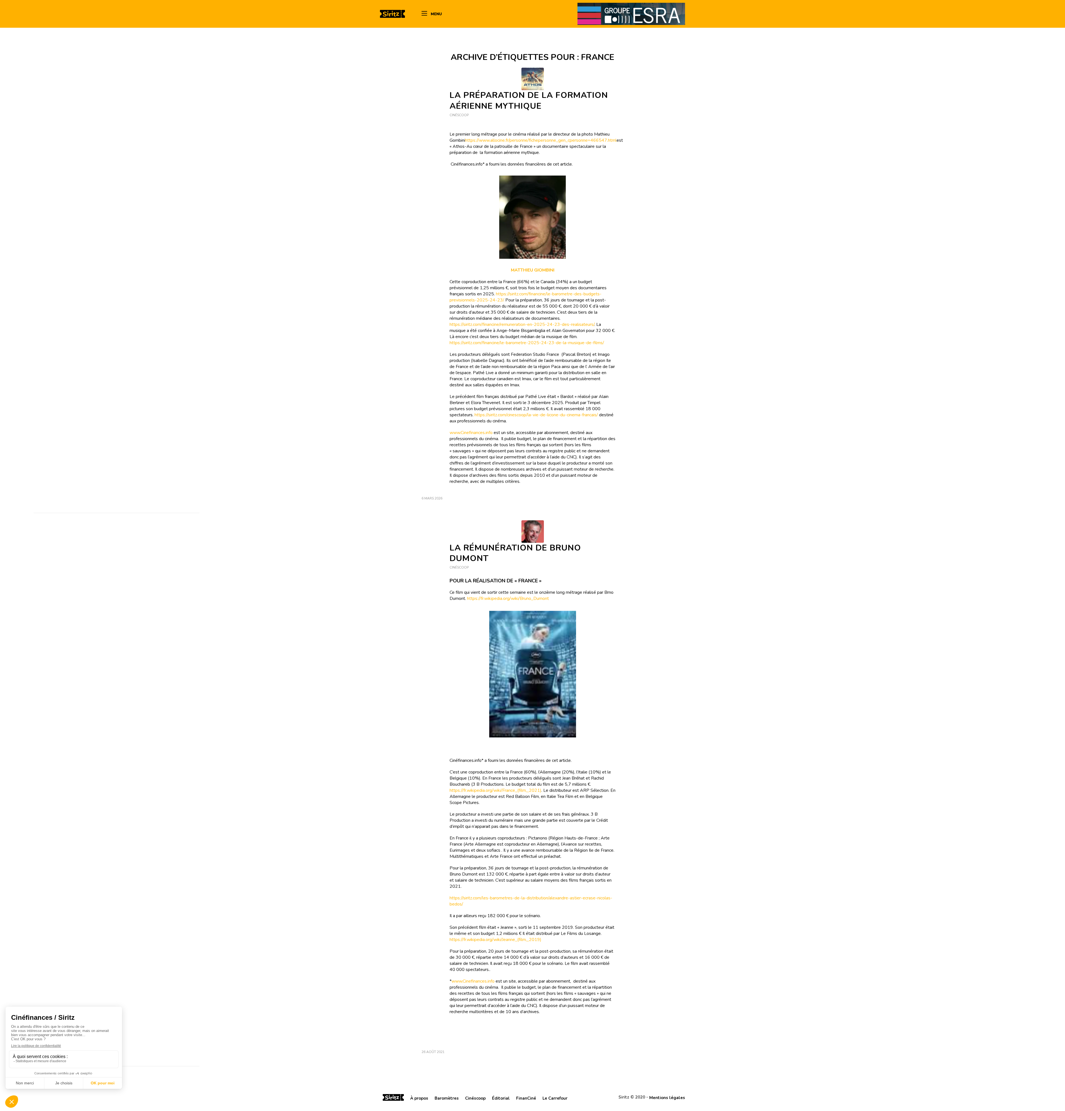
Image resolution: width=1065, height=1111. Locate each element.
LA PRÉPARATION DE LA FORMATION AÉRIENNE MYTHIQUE (529, 101)
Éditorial (501, 1098)
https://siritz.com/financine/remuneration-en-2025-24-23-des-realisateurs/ (522, 324)
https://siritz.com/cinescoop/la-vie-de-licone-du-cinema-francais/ (537, 415)
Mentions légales (667, 1097)
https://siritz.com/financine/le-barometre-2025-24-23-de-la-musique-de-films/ (527, 343)
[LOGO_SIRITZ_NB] (392, 14)
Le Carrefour (554, 1098)
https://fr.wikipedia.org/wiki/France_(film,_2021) (495, 790)
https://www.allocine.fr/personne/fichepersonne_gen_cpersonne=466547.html (541, 140)
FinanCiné (526, 1098)
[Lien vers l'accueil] (393, 1098)
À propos (419, 1098)
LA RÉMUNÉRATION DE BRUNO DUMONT (515, 553)
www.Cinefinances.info (471, 433)
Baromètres (447, 1098)
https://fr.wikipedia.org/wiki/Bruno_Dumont (508, 598)
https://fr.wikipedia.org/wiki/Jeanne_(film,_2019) (495, 940)
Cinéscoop (459, 115)
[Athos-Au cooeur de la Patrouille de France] (532, 79)
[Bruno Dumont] (532, 531)
